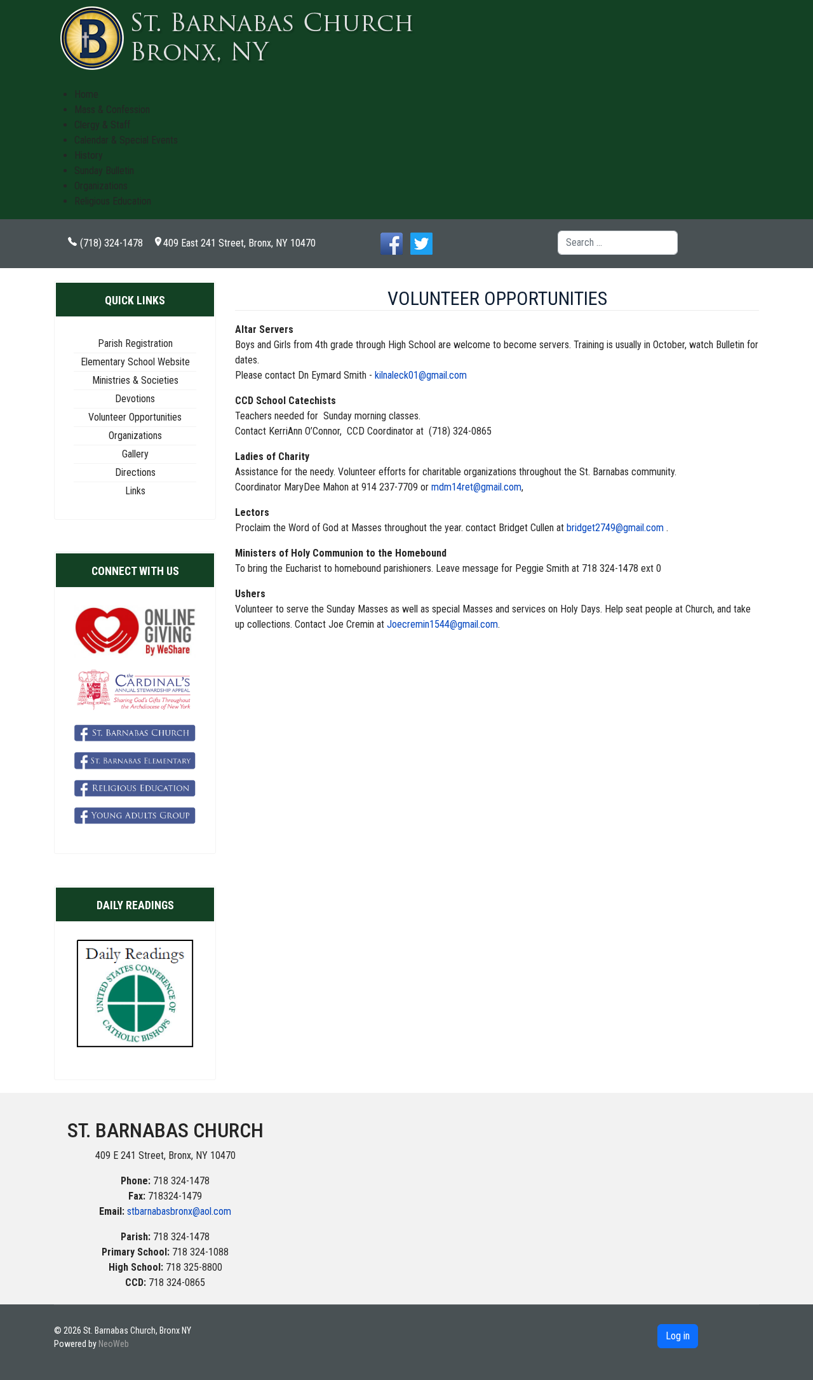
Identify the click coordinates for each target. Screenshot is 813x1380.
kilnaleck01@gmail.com (421, 375)
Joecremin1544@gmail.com (442, 624)
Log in (678, 1336)
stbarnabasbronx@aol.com (179, 1211)
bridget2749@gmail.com (615, 528)
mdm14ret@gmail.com (476, 487)
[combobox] (618, 243)
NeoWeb (113, 1344)
